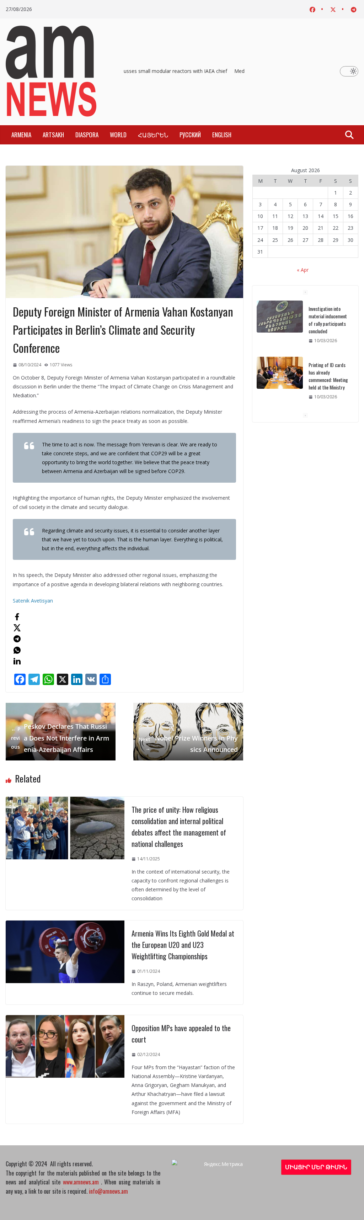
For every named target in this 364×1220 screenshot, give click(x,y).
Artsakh (53, 134)
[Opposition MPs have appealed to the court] (65, 1019)
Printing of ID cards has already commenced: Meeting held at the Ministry (328, 320)
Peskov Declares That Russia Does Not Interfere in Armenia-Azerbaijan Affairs (60, 738)
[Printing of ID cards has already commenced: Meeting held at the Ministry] (280, 317)
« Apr (303, 269)
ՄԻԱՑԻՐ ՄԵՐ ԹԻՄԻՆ (316, 1167)
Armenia (21, 134)
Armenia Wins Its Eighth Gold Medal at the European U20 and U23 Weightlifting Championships (183, 944)
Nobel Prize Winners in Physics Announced (188, 744)
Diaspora (86, 134)
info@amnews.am (108, 1191)
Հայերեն (153, 134)
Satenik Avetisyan (33, 600)
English (221, 134)
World (118, 134)
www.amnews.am (81, 1182)
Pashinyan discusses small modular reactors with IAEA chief (156, 71)
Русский (190, 134)
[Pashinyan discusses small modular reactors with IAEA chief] (280, 373)
